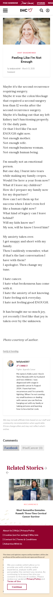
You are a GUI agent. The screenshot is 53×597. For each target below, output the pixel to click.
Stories (41, 2)
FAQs (16, 531)
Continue (17, 586)
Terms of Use (14, 581)
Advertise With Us (13, 544)
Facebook (11, 448)
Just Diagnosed (26, 53)
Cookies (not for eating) (16, 535)
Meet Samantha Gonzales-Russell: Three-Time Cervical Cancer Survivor (30, 513)
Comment (11, 71)
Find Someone (10, 2)
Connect (23, 365)
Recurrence (31, 504)
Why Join (33, 535)
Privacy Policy (27, 531)
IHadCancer (32, 448)
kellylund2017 (15, 68)
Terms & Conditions (27, 539)
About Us (7, 531)
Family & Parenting (10, 351)
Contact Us (9, 539)
